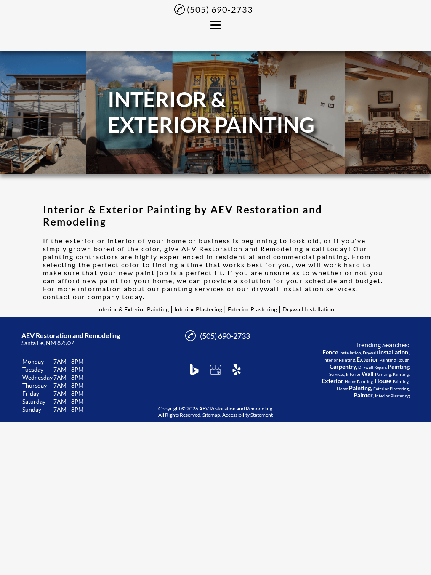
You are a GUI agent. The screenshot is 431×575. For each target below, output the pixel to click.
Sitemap (211, 415)
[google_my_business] (215, 369)
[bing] (194, 369)
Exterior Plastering (252, 309)
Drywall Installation (308, 309)
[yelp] (236, 369)
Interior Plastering (198, 309)
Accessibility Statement (247, 415)
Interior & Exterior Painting (133, 309)
